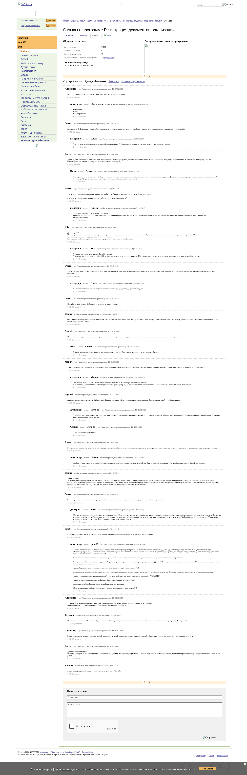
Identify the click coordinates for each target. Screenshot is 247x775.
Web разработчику (32, 63)
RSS (179, 5)
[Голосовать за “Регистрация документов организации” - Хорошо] (82, 70)
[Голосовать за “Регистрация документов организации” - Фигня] (67, 70)
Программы (27, 13)
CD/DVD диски (29, 55)
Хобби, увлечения (32, 132)
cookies (67, 769)
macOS (22, 42)
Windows (23, 51)
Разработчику (29, 113)
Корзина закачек (28, 20)
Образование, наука (33, 105)
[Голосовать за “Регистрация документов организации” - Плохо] (72, 70)
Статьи (43, 13)
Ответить (76, 97)
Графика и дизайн (32, 78)
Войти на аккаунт (132, 5)
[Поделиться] (107, 36)
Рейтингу (114, 81)
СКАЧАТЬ (69, 36)
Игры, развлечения (33, 90)
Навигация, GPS (30, 101)
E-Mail (24, 59)
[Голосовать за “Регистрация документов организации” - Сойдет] (77, 70)
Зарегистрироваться (151, 5)
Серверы (26, 117)
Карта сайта (169, 5)
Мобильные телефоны (35, 97)
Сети (23, 121)
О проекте (44, 752)
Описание (83, 36)
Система (26, 125)
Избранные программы (31, 26)
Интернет (27, 94)
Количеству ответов (133, 81)
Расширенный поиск (206, 8)
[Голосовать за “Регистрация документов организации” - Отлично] (87, 70)
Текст (24, 128)
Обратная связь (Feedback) (62, 752)
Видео (24, 74)
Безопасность (29, 70)
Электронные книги (33, 136)
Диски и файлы (30, 86)
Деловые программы (34, 82)
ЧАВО (77, 752)
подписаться (109, 57)
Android (23, 38)
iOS (20, 46)
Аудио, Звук (28, 67)
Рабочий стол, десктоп (34, 109)
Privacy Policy (87, 752)
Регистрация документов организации (139, 30)
